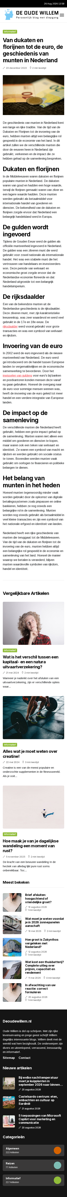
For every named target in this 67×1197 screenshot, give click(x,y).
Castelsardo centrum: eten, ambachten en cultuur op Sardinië (38, 1100)
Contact (25, 1057)
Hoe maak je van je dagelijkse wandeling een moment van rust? (30, 846)
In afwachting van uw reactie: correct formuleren (40, 988)
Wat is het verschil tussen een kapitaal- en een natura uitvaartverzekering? (30, 662)
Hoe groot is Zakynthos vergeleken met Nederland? (41, 943)
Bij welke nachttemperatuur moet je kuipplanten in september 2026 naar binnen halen (39, 1081)
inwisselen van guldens (17, 375)
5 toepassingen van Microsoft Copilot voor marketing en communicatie (40, 1119)
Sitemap (9, 1057)
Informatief (10, 31)
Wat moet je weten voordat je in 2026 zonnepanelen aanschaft (44, 922)
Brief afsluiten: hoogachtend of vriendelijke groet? (38, 898)
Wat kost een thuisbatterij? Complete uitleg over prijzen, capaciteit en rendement (44, 967)
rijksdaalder (10, 326)
